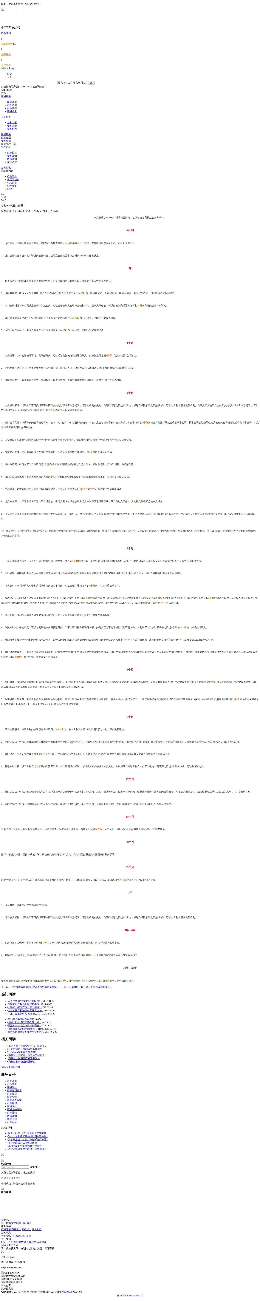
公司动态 (16, 1236)
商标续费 (12, 1093)
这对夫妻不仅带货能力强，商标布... (27, 1046)
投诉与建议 (40, 1242)
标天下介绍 (7, 1242)
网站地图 (26, 1223)
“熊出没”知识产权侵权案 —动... (24, 1022)
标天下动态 (13, 179)
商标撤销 (12, 1103)
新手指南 (6, 1223)
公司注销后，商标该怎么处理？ (25, 1049)
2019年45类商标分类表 (20, 1019)
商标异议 (12, 1097)
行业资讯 (12, 176)
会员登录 (6, 65)
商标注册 (12, 102)
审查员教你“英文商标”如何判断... (25, 1001)
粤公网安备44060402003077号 (131, 1295)
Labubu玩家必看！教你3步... (23, 1052)
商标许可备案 (14, 1100)
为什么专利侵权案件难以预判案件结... (28, 1136)
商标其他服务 (14, 1109)
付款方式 (18, 1242)
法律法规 (12, 162)
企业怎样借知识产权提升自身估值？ (27, 1149)
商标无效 (12, 1106)
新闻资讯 (6, 167)
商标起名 (12, 111)
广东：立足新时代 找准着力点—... (26, 1013)
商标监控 (12, 108)
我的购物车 (7, 43)
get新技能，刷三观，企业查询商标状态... (85, 987)
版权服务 (6, 134)
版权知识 (12, 159)
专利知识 (12, 155)
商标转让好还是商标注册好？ (24, 1058)
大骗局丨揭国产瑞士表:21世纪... (25, 1007)
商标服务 (6, 96)
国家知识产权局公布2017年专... (24, 1004)
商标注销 (12, 1112)
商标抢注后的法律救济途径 (22, 1142)
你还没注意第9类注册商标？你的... (26, 1028)
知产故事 (12, 186)
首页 (3, 93)
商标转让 (12, 1087)
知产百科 (6, 147)
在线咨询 (6, 1157)
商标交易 (6, 137)
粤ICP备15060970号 (72, 1291)
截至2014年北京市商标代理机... (24, 1025)
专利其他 (12, 125)
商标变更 (12, 1084)
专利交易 (6, 140)
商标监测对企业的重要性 (21, 1061)
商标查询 (12, 105)
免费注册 (6, 54)
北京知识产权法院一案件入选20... (25, 1010)
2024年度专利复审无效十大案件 (25, 1146)
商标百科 (12, 152)
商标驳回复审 (14, 1090)
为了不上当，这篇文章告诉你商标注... (28, 1139)
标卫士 (10, 189)
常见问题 (16, 1223)
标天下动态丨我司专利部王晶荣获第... (28, 1133)
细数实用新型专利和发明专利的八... (27, 1032)
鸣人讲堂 (12, 182)
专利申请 (12, 122)
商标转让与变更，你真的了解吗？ (26, 1055)
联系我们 (6, 33)
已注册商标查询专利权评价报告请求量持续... (29, 987)
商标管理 (6, 144)
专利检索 (12, 129)
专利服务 (6, 117)
